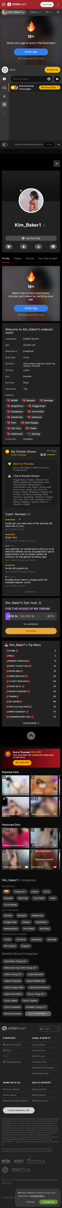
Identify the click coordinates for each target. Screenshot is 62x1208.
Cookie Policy (37, 1196)
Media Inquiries (13, 1062)
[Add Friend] (38, 246)
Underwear (16, 434)
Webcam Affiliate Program (15, 1101)
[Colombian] (6, 891)
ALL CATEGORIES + (38, 1013)
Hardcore (36, 417)
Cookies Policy (39, 1062)
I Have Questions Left (18, 1110)
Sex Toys (16, 428)
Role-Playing (31, 423)
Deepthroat (17, 406)
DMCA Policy (38, 1056)
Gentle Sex (17, 417)
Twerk (33, 428)
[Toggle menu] (3, 4)
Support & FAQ (39, 1089)
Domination (17, 411)
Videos (35, 12)
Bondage (48, 400)
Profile (5, 258)
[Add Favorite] (5, 70)
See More (29, 592)
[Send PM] (53, 246)
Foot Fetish (37, 411)
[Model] (56, 163)
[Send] (57, 79)
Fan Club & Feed (47, 258)
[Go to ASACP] (19, 1161)
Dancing (36, 434)
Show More (30, 723)
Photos (51, 12)
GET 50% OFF (22, 762)
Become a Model (11, 1089)
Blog (8, 1050)
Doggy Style (38, 406)
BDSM (14, 400)
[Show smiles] (49, 79)
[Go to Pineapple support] (5, 1170)
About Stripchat (13, 1045)
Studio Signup (10, 1095)
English (46, 1029)
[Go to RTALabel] (6, 1162)
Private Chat (48, 87)
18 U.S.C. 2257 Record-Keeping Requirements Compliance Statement (30, 1181)
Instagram (28, 439)
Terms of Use (38, 1050)
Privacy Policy (39, 1045)
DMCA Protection (40, 1101)
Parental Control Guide (43, 1068)
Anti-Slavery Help (40, 1073)
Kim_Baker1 (10, 880)
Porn (13, 423)
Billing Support (39, 1095)
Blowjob (31, 400)
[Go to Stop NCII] (21, 1170)
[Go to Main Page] (19, 4)
